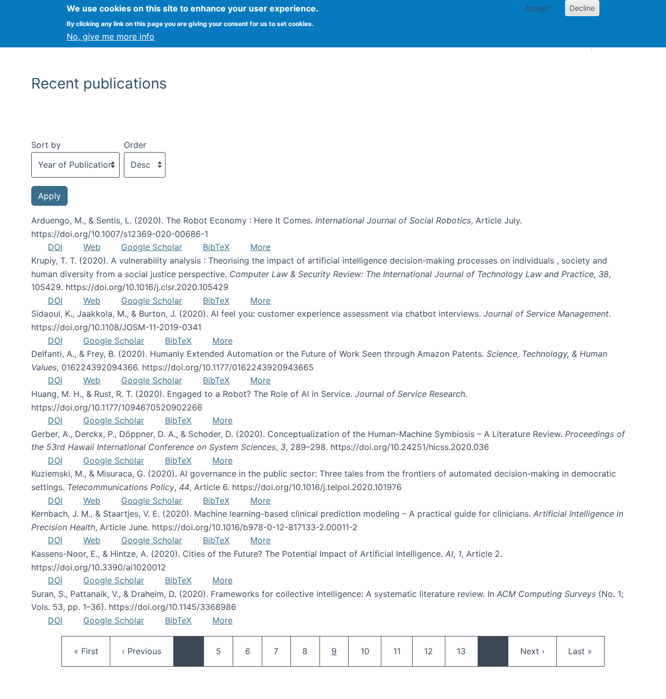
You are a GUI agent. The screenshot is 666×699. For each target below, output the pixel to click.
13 (466, 650)
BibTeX (216, 247)
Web (91, 247)
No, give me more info (111, 36)
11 (403, 650)
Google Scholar (151, 247)
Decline (582, 8)
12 (433, 650)
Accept (537, 8)
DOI (55, 247)
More (260, 247)
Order (135, 145)
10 (370, 650)
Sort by (46, 145)
